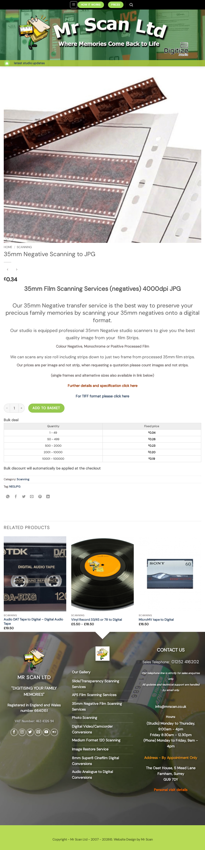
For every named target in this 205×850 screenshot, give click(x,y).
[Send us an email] (38, 732)
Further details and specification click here (103, 385)
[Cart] (7, 63)
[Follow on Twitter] (30, 732)
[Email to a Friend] (32, 497)
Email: (170, 700)
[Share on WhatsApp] (7, 497)
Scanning (24, 247)
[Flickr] (54, 732)
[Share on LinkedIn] (48, 497)
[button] (73, 4)
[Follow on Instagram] (22, 732)
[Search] (131, 5)
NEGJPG (14, 486)
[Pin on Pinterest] (40, 497)
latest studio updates (29, 63)
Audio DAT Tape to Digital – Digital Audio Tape (33, 621)
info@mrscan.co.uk (170, 706)
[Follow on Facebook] (14, 732)
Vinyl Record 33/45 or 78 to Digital (96, 620)
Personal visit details (171, 789)
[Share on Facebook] (16, 497)
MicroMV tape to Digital (156, 620)
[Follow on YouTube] (46, 732)
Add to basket (46, 408)
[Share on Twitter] (24, 497)
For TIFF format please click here (102, 396)
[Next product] (7, 269)
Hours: (171, 717)
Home (8, 247)
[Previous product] (16, 269)
